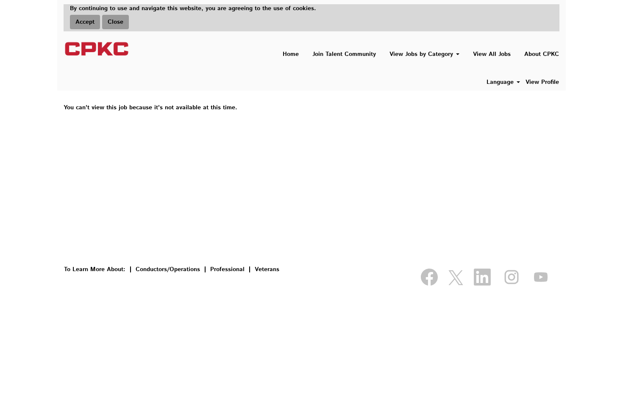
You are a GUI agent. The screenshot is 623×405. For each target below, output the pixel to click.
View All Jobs (492, 54)
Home (291, 54)
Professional (227, 269)
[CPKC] (97, 49)
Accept (85, 22)
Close (115, 22)
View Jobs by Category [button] (422, 54)
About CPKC (541, 54)
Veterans (267, 269)
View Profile (542, 82)
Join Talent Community (344, 54)
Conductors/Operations (168, 269)
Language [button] (501, 82)
